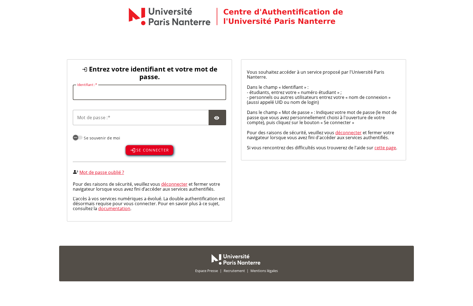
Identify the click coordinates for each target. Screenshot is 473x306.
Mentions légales (264, 270)
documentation (114, 208)
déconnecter (174, 184)
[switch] (78, 137)
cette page (385, 148)
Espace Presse (206, 270)
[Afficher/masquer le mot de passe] (217, 117)
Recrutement (234, 270)
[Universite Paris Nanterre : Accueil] (236, 263)
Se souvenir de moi (102, 138)
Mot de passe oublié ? (101, 172)
